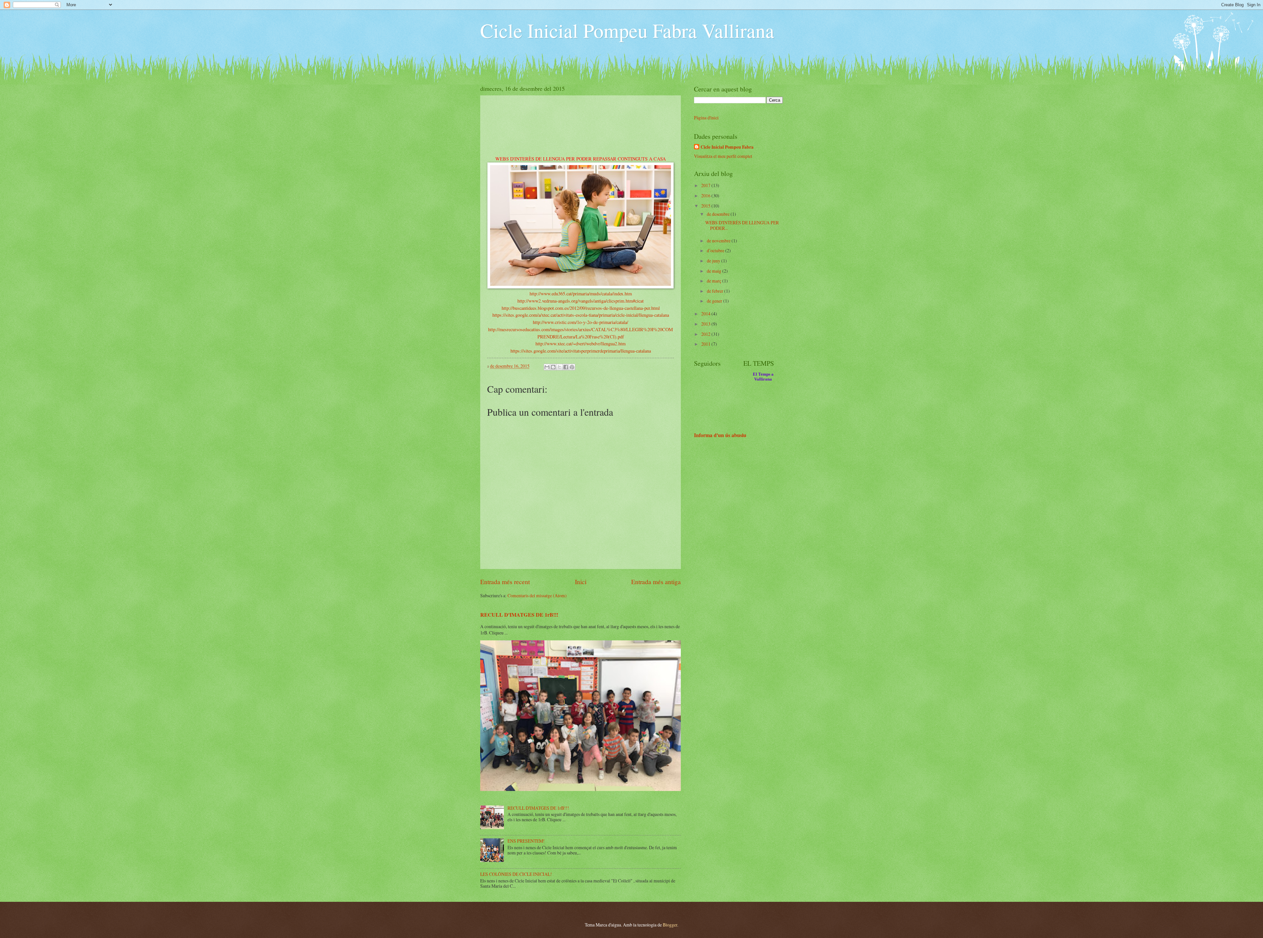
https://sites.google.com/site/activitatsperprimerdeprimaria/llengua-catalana (580, 351)
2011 (706, 344)
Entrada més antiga (656, 582)
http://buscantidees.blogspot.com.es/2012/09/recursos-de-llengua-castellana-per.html (581, 308)
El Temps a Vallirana (763, 377)
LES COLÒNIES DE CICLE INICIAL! (516, 874)
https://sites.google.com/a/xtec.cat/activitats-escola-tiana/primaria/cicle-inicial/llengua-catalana (580, 315)
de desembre (719, 214)
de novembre (719, 240)
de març (714, 281)
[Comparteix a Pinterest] (572, 367)
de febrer (715, 291)
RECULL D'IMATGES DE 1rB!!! (519, 615)
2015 (706, 206)
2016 (706, 195)
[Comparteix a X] (559, 367)
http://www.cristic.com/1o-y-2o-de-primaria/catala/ (580, 322)
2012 (706, 334)
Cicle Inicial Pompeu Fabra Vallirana (627, 30)
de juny (714, 261)
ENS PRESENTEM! (526, 841)
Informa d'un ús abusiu (720, 435)
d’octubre (716, 250)
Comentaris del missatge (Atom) (537, 595)
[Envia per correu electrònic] (547, 367)
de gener (715, 301)
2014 (706, 313)
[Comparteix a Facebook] (565, 367)
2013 (706, 324)
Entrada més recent (505, 582)
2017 (706, 185)
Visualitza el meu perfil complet (723, 156)
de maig (714, 271)
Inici (580, 582)
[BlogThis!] (553, 367)
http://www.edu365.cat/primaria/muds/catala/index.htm (581, 293)
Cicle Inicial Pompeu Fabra (727, 147)
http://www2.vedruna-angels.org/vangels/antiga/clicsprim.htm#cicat (580, 301)
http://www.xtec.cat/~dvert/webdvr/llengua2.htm (580, 343)
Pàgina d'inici (706, 117)
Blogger (670, 925)
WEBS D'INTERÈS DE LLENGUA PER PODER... (742, 225)
